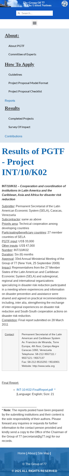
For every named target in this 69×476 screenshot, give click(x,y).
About (32, 453)
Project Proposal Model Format (28, 83)
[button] (34, 23)
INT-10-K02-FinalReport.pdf (35, 389)
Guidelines (15, 74)
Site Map (43, 453)
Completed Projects (21, 118)
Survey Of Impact (19, 127)
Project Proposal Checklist (25, 91)
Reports (10, 100)
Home (22, 453)
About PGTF (16, 45)
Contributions (13, 136)
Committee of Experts (22, 54)
